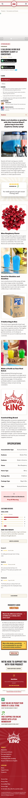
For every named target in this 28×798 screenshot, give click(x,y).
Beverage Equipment (6, 754)
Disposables (4, 750)
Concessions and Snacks (12, 11)
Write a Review (14, 541)
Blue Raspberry (6, 79)
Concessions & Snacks (6, 752)
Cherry (3, 83)
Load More (14, 595)
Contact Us (3, 772)
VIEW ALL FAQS (14, 653)
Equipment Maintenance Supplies (9, 760)
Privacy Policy (4, 781)
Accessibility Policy (5, 784)
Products (3, 11)
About (2, 767)
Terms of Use (4, 779)
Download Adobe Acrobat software (14, 691)
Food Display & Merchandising (8, 758)
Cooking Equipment (6, 756)
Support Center (5, 770)
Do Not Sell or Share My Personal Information (12, 789)
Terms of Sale (4, 786)
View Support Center (14, 668)
